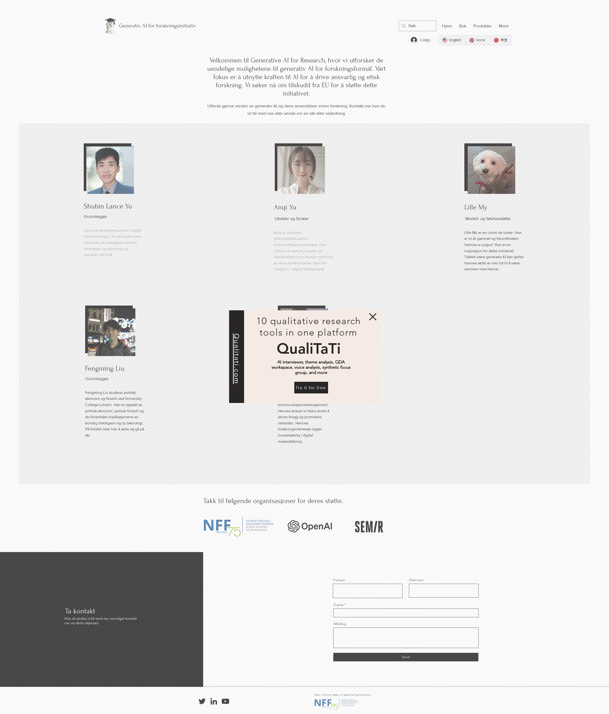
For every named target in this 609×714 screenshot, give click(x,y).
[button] (372, 316)
